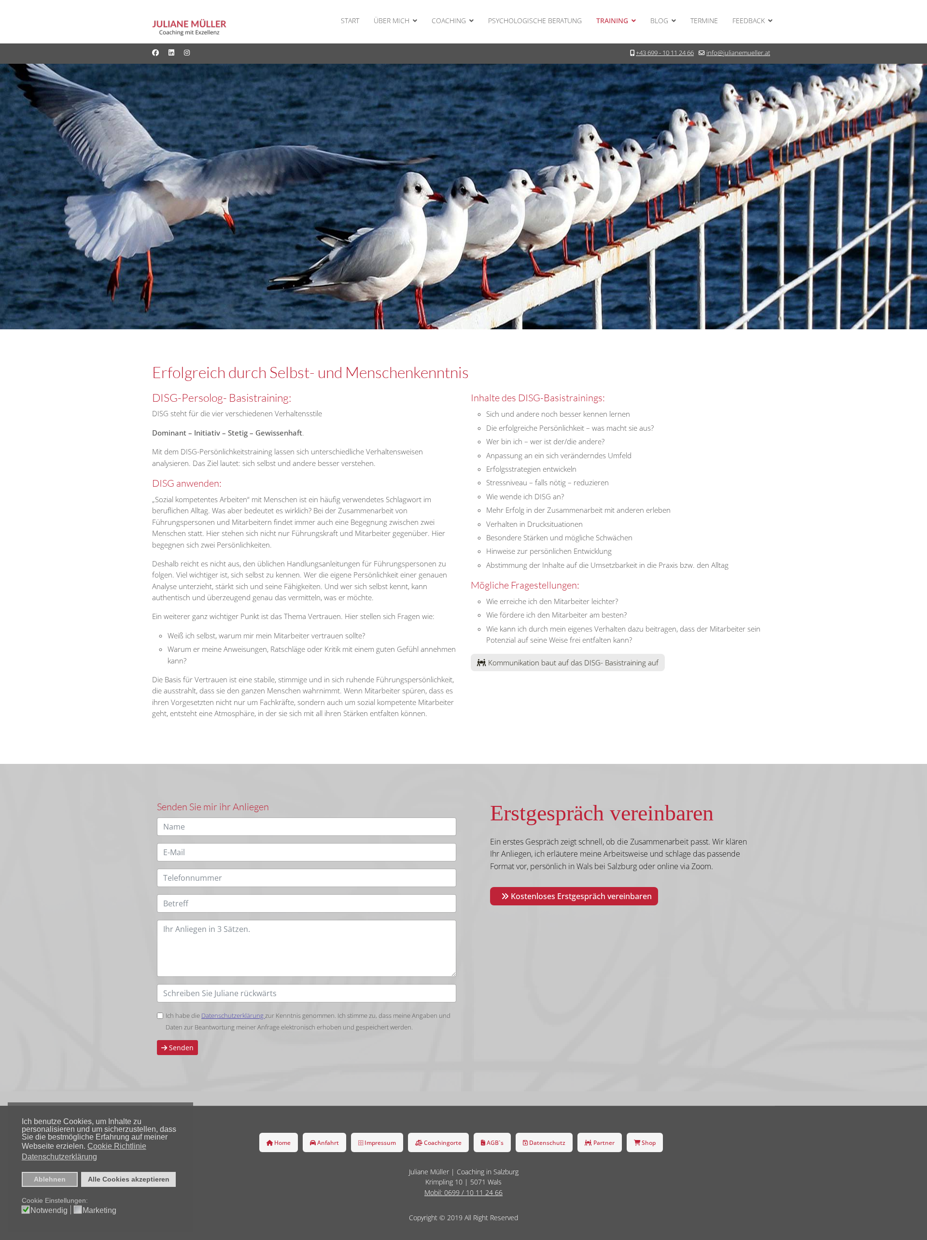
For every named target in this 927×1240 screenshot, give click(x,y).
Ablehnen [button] (50, 1179)
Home (282, 1142)
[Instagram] (187, 52)
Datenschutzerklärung (233, 1015)
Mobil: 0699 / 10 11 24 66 (463, 1192)
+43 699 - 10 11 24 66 (665, 53)
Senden (180, 1047)
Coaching (449, 20)
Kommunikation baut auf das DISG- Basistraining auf (572, 662)
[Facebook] (155, 52)
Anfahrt (327, 1142)
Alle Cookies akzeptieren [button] (128, 1179)
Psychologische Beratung (535, 20)
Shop (648, 1142)
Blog (659, 20)
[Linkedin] (171, 52)
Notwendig (49, 1210)
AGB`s (494, 1142)
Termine (704, 20)
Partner (603, 1142)
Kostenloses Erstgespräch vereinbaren (580, 896)
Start (350, 20)
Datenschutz (546, 1142)
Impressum (379, 1142)
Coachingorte (442, 1142)
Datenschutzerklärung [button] (59, 1157)
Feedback (748, 20)
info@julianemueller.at (738, 53)
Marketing (99, 1210)
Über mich (391, 20)
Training (612, 20)
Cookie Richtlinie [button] (116, 1146)
